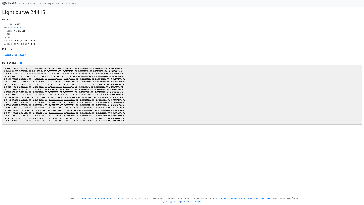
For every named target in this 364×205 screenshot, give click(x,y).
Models (22, 3)
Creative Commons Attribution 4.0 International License (244, 198)
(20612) (17, 27)
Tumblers (32, 3)
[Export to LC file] (21, 63)
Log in (198, 201)
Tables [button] (41, 3)
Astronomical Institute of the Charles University (101, 198)
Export (51, 3)
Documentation (63, 3)
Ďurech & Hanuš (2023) (15, 55)
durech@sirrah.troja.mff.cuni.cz (178, 201)
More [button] (74, 3)
